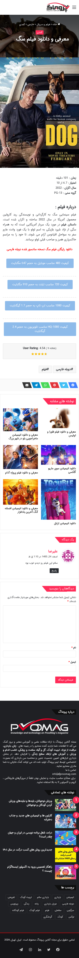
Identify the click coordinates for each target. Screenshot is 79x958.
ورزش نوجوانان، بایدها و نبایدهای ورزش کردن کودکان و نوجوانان (30, 803)
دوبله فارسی (63, 369)
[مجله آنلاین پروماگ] (58, 7)
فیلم (44, 369)
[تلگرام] (35, 385)
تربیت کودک (26, 897)
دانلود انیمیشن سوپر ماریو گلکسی (62, 470)
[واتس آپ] (44, 385)
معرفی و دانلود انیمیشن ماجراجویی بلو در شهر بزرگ (23, 437)
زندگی (26, 904)
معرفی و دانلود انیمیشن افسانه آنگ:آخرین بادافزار (21, 510)
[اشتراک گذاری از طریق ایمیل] (26, 385)
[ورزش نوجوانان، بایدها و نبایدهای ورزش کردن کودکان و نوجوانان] (65, 805)
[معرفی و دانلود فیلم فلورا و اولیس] (58, 418)
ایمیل (72, 662)
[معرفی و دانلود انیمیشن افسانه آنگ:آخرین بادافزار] (20, 492)
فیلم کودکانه (18, 910)
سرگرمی (70, 910)
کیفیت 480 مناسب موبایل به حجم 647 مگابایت (40, 263)
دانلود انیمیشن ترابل (65, 523)
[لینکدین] (39, 949)
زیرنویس (14, 904)
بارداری (57, 897)
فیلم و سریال (43, 24)
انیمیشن (70, 897)
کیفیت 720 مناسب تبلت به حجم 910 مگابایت (40, 284)
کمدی (22, 24)
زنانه (37, 904)
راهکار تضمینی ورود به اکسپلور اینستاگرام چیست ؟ (29, 869)
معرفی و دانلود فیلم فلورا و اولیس (61, 434)
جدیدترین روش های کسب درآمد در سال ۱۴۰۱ (27, 850)
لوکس (71, 917)
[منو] (74, 9)
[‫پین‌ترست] (53, 385)
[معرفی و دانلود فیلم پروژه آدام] (20, 457)
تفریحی (11, 897)
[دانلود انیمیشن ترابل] (58, 499)
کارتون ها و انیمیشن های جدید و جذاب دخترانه (30, 817)
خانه (55, 24)
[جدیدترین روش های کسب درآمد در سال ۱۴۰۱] (65, 855)
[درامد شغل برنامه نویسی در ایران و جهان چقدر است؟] (65, 838)
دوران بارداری (50, 904)
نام (73, 648)
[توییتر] (63, 385)
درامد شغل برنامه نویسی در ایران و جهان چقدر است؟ (30, 835)
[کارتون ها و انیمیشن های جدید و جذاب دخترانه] (65, 821)
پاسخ (54, 571)
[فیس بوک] (72, 385)
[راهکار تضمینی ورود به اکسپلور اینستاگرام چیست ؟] (65, 872)
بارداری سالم (43, 897)
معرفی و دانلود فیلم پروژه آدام (21, 473)
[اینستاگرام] (30, 949)
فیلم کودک (34, 910)
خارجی (30, 24)
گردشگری (47, 917)
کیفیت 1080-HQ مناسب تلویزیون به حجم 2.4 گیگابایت (40, 329)
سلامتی (58, 910)
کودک (60, 917)
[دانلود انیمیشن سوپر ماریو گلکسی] (58, 455)
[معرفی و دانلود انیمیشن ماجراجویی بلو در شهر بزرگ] (20, 419)
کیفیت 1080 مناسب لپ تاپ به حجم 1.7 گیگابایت (40, 305)
